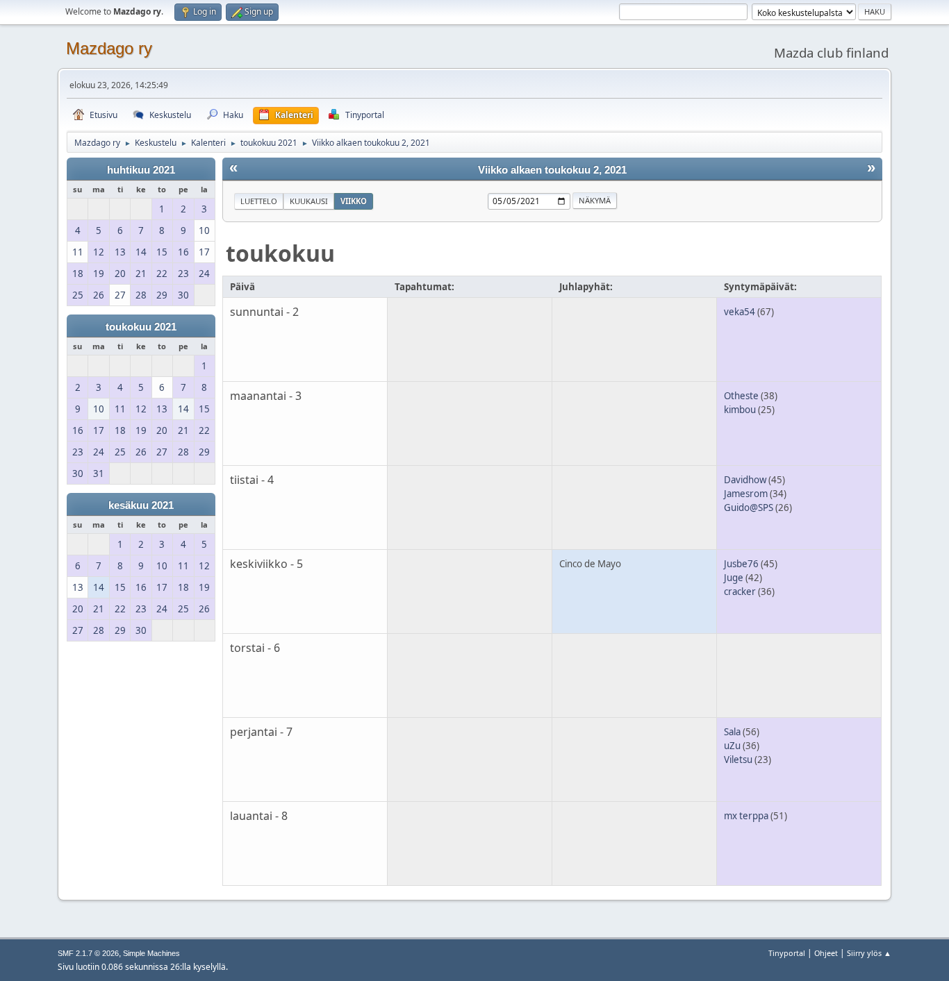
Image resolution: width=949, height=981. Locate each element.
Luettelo (258, 201)
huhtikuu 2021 (141, 170)
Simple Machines (151, 953)
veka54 (739, 311)
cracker (740, 591)
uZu (732, 745)
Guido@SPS (748, 507)
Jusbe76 (741, 563)
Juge (733, 577)
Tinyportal (786, 953)
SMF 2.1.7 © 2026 (88, 953)
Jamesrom (746, 493)
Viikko (353, 201)
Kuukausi (309, 201)
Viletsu (738, 759)
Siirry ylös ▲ (869, 953)
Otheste (741, 395)
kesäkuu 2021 (141, 505)
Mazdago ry (109, 48)
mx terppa (746, 816)
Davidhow (745, 479)
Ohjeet (826, 953)
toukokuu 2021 (141, 327)
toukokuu (280, 253)
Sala (732, 732)
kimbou (740, 409)
